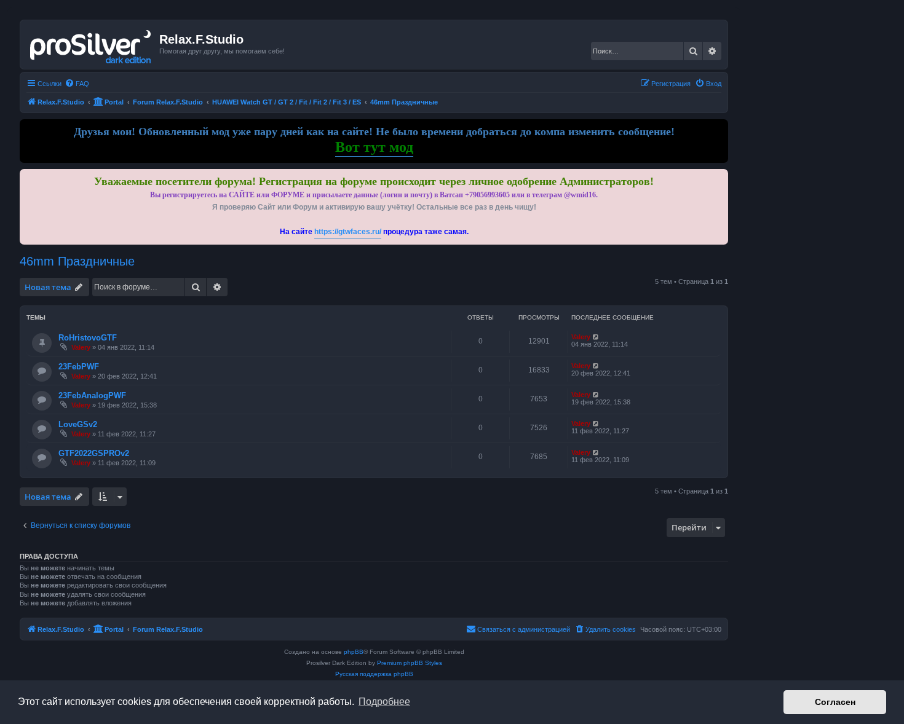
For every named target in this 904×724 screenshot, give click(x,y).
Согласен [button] (835, 702)
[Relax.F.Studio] (91, 44)
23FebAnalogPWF (92, 395)
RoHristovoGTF (87, 337)
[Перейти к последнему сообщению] (596, 336)
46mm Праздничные (77, 261)
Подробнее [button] (384, 701)
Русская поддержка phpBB (374, 674)
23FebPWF (78, 366)
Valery (80, 347)
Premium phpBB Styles (409, 662)
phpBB (353, 651)
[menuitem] (77, 83)
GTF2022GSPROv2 (93, 453)
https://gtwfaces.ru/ (347, 231)
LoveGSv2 (77, 424)
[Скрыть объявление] (720, 176)
